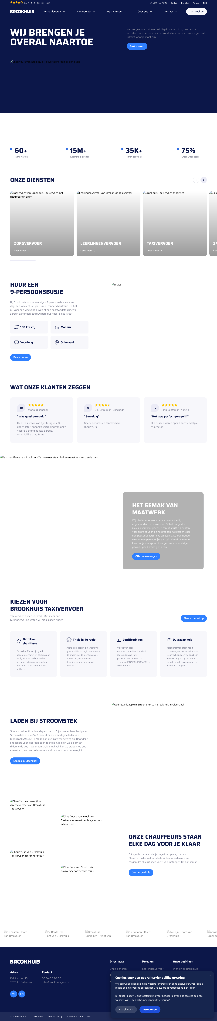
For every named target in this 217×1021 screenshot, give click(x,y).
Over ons (143, 12)
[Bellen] (13, 993)
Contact (174, 2)
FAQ (205, 2)
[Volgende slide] (203, 180)
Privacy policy (55, 1016)
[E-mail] (21, 993)
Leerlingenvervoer (152, 969)
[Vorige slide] (196, 180)
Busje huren (114, 12)
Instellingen (126, 1009)
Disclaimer (37, 1016)
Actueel (196, 2)
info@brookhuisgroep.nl (56, 982)
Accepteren (150, 1009)
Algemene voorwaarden (79, 1016)
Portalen (185, 2)
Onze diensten (52, 12)
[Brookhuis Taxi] (22, 11)
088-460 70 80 (160, 2)
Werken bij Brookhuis (185, 969)
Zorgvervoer (84, 12)
